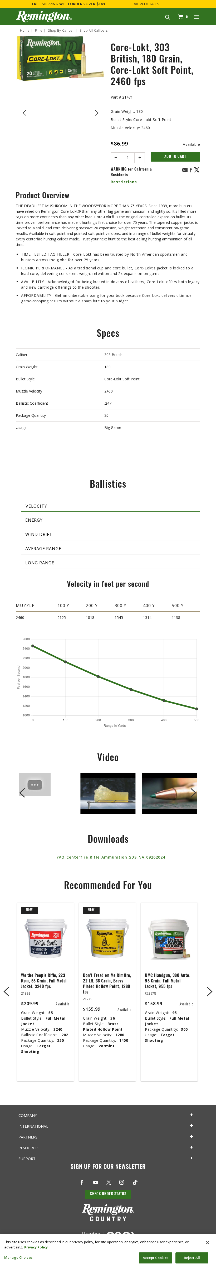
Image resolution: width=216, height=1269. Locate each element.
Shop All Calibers (94, 30)
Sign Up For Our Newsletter (108, 1167)
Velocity (36, 506)
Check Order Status (108, 1194)
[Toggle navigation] (196, 16)
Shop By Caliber (61, 30)
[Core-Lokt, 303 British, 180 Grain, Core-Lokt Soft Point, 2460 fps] (60, 112)
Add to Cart (175, 157)
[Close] (207, 1242)
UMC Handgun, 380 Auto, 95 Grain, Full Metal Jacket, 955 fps (167, 981)
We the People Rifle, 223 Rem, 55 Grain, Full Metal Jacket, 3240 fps (44, 981)
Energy (34, 520)
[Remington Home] (44, 16)
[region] (108, 1251)
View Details (146, 4)
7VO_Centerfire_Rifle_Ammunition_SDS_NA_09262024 (110, 857)
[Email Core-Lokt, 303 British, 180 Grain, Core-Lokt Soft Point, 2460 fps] (185, 170)
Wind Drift (38, 534)
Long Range (39, 563)
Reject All (192, 1257)
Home (25, 30)
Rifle (39, 30)
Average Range (43, 548)
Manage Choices (18, 1257)
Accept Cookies (156, 1257)
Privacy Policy (36, 1247)
